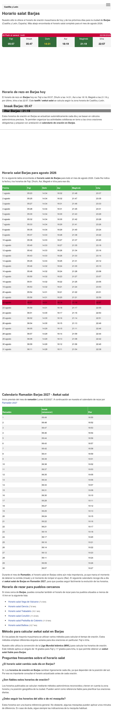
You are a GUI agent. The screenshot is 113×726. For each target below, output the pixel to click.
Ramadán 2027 (9, 402)
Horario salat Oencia (18, 606)
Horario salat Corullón (19, 615)
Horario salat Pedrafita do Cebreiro (25, 620)
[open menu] (108, 4)
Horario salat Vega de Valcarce (23, 601)
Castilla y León (11, 6)
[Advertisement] (56, 71)
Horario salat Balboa (18, 625)
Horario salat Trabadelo (19, 611)
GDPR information (11, 722)
